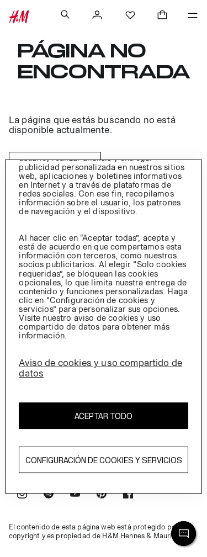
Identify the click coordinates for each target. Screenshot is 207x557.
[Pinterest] (101, 495)
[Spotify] (48, 495)
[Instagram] (22, 495)
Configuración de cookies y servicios (103, 460)
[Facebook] (128, 495)
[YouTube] (75, 495)
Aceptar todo (103, 416)
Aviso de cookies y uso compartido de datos (100, 368)
